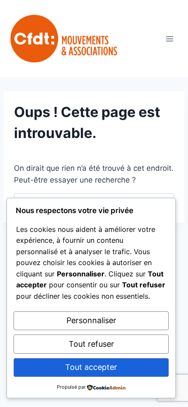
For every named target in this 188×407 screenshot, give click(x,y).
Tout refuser (91, 343)
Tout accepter (91, 367)
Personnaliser (91, 320)
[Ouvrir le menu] (169, 38)
